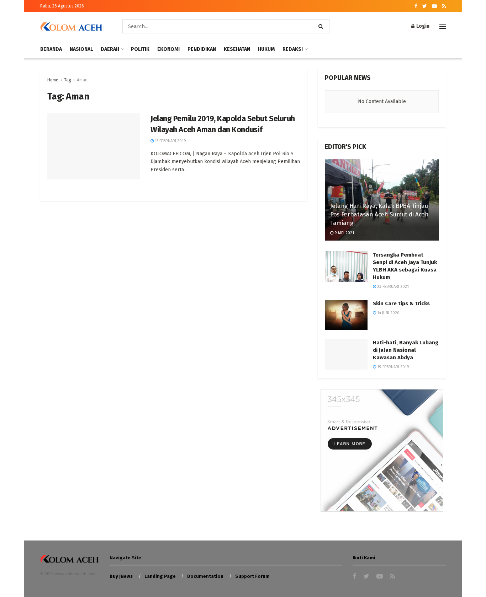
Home (52, 79)
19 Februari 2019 (392, 367)
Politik (140, 49)
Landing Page (160, 576)
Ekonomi (168, 49)
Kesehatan (237, 49)
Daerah (110, 49)
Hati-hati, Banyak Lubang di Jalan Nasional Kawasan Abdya (405, 350)
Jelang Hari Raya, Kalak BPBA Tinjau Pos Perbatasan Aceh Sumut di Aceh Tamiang (379, 214)
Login (422, 26)
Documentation (205, 576)
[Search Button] (322, 26)
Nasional (81, 49)
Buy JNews (121, 576)
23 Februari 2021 (392, 286)
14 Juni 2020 (388, 313)
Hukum (266, 49)
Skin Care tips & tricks (401, 303)
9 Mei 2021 (343, 233)
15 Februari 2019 (170, 141)
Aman (82, 79)
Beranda (51, 49)
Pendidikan (201, 49)
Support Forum (252, 576)
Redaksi (292, 49)
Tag (67, 79)
